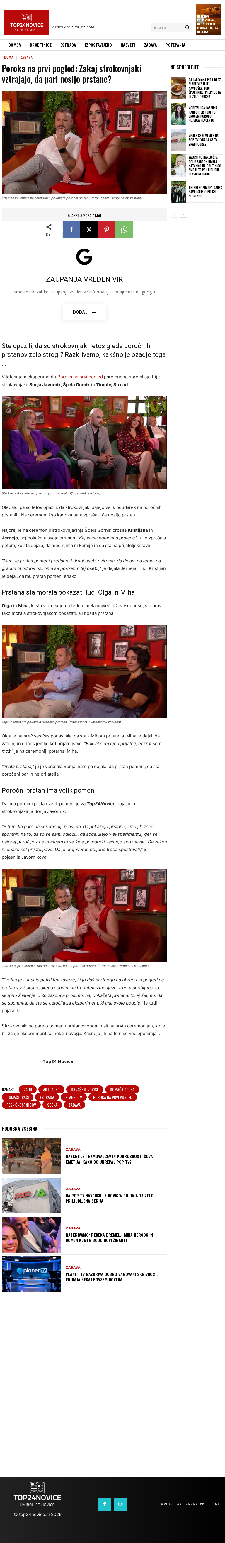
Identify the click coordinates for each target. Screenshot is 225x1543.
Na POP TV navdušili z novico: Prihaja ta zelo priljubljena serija (110, 1198)
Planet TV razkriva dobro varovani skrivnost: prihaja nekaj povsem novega (112, 1276)
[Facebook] (71, 229)
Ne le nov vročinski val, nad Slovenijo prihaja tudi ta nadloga (207, 24)
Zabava (26, 57)
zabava (75, 1105)
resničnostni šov (21, 1105)
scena (52, 1105)
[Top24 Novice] (22, 1061)
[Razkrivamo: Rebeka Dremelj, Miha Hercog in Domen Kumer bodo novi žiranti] (31, 1235)
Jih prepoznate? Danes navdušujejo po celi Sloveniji (205, 191)
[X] (89, 229)
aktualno (51, 1089)
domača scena (122, 1089)
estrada (47, 1097)
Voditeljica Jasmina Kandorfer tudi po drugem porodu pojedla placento (203, 114)
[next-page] (183, 214)
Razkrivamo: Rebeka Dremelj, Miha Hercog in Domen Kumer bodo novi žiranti (109, 1237)
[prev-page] (174, 214)
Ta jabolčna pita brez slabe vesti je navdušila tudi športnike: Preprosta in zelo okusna (205, 88)
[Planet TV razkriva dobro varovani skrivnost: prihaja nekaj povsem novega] (31, 1274)
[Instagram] (120, 1504)
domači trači (17, 1097)
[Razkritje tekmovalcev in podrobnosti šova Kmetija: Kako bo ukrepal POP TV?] (31, 1156)
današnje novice (85, 1089)
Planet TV (73, 1097)
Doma (8, 57)
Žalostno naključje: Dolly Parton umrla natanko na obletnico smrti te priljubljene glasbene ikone (205, 165)
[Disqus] (112, 1379)
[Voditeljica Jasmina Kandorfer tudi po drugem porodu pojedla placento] (178, 114)
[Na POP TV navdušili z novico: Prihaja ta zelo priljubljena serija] (31, 1195)
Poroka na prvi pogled (80, 376)
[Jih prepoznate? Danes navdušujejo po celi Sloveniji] (178, 192)
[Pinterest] (106, 229)
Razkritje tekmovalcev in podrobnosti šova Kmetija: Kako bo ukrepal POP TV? (109, 1158)
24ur (27, 1089)
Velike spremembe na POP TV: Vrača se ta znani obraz (204, 139)
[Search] (187, 27)
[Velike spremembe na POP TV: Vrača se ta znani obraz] (178, 140)
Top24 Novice (57, 1061)
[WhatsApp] (124, 229)
